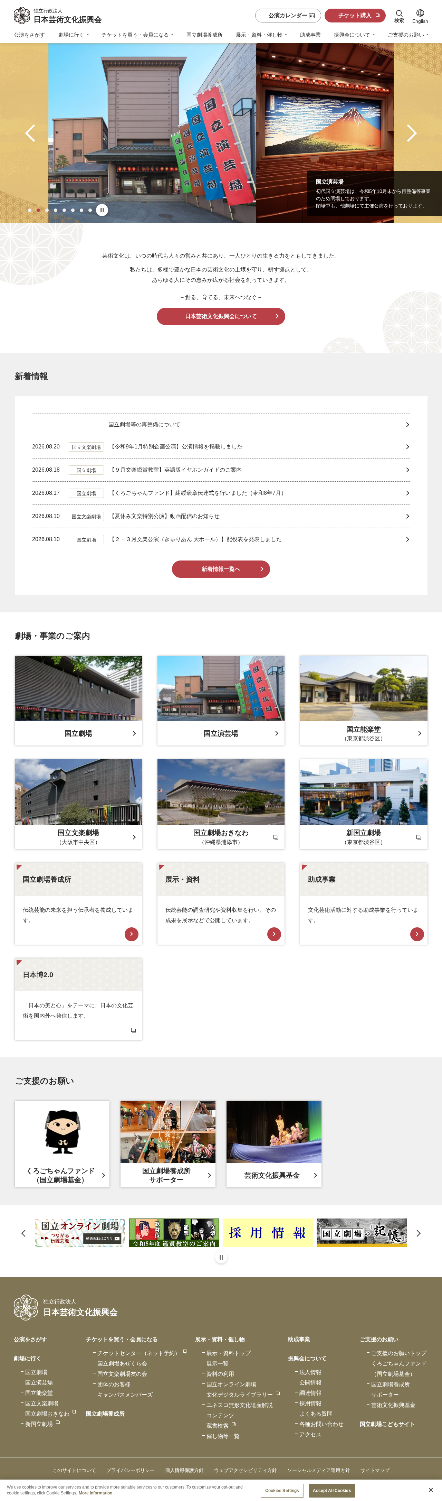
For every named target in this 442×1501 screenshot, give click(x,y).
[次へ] (408, 133)
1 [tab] (29, 210)
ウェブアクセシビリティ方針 (245, 1470)
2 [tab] (38, 210)
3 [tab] (47, 210)
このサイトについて (74, 1470)
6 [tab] (73, 210)
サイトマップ (375, 1470)
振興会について (352, 35)
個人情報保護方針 (184, 1470)
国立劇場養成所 (204, 35)
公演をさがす (29, 35)
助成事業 (310, 35)
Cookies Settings (282, 1490)
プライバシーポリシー (130, 1470)
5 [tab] (64, 210)
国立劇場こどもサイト (387, 1424)
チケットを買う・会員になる (135, 35)
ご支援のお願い (406, 35)
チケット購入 (355, 15)
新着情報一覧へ (221, 569)
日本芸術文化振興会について (221, 316)
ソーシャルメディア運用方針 (318, 1470)
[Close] (431, 1490)
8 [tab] (90, 210)
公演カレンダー (288, 15)
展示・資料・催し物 (259, 35)
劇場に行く (71, 35)
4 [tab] (55, 210)
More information (95, 1493)
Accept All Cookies (332, 1490)
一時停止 (102, 210)
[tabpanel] (221, 133)
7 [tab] (81, 210)
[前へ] (34, 133)
